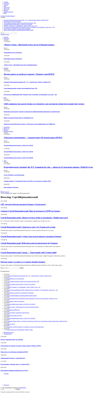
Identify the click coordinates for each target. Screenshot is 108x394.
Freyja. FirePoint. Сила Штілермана (14, 175)
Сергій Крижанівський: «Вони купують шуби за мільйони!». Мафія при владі (34, 218)
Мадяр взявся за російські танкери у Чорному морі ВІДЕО (29, 74)
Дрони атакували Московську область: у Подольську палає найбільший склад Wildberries (29, 124)
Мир (5, 6)
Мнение (6, 10)
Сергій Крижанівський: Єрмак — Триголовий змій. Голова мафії (28, 252)
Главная (6, 2)
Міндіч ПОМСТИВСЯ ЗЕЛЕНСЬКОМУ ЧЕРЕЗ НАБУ (19, 30)
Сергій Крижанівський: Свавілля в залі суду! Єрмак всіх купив (28, 227)
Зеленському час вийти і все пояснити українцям (17, 28)
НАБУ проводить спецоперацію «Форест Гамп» (20, 329)
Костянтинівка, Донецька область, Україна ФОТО (15, 364)
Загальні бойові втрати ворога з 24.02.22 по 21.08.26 (18, 151)
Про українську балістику (11, 187)
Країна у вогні (11, 324)
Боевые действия (8, 12)
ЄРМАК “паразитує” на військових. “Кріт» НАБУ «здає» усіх (20, 25)
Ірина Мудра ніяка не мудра (14, 315)
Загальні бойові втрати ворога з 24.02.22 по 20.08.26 (18, 157)
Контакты (6, 385)
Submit (17, 389)
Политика (6, 3)
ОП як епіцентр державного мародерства (18, 312)
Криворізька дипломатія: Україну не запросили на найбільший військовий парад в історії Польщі (32, 111)
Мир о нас (6, 9)
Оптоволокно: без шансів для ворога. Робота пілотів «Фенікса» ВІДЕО (21, 345)
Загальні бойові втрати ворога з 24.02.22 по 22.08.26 (18, 24)
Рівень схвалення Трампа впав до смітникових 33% (18, 117)
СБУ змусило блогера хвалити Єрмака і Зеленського (23, 204)
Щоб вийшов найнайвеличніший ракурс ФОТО (14, 370)
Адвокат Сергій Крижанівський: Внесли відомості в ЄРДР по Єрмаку (30, 211)
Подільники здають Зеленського (13, 58)
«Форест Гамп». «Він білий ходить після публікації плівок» (29, 45)
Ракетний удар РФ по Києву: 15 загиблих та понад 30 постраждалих (25, 327)
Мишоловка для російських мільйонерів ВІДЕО (14, 352)
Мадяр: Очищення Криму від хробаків (12, 339)
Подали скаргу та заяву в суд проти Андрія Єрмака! (23, 262)
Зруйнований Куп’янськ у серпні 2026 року (13, 358)
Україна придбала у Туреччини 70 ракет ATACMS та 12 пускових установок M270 (27, 181)
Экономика (7, 7)
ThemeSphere (22, 387)
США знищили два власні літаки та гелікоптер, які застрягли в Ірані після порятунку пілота (44, 104)
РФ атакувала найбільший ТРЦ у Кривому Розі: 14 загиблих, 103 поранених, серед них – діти (29, 27)
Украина (6, 4)
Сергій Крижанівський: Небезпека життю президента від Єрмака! (29, 243)
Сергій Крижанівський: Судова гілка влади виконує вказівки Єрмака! (31, 236)
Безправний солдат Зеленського (12, 21)
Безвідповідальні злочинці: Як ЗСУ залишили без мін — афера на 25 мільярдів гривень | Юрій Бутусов (48, 167)
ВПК (5, 13)
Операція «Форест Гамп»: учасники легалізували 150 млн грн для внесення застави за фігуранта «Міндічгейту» (37, 321)
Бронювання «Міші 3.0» (13, 310)
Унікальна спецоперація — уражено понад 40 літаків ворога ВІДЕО (33, 138)
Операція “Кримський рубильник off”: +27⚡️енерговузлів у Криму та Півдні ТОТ (26, 20)
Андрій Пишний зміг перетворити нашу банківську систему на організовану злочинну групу (32, 298)
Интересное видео (9, 332)
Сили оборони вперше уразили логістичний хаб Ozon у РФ (20, 23)
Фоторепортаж (8, 333)
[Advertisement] (29, 379)
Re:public (6, 373)
